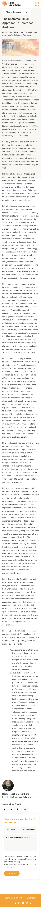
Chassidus (13, 32)
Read (4, 32)
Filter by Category (13, 12)
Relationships (29, 797)
